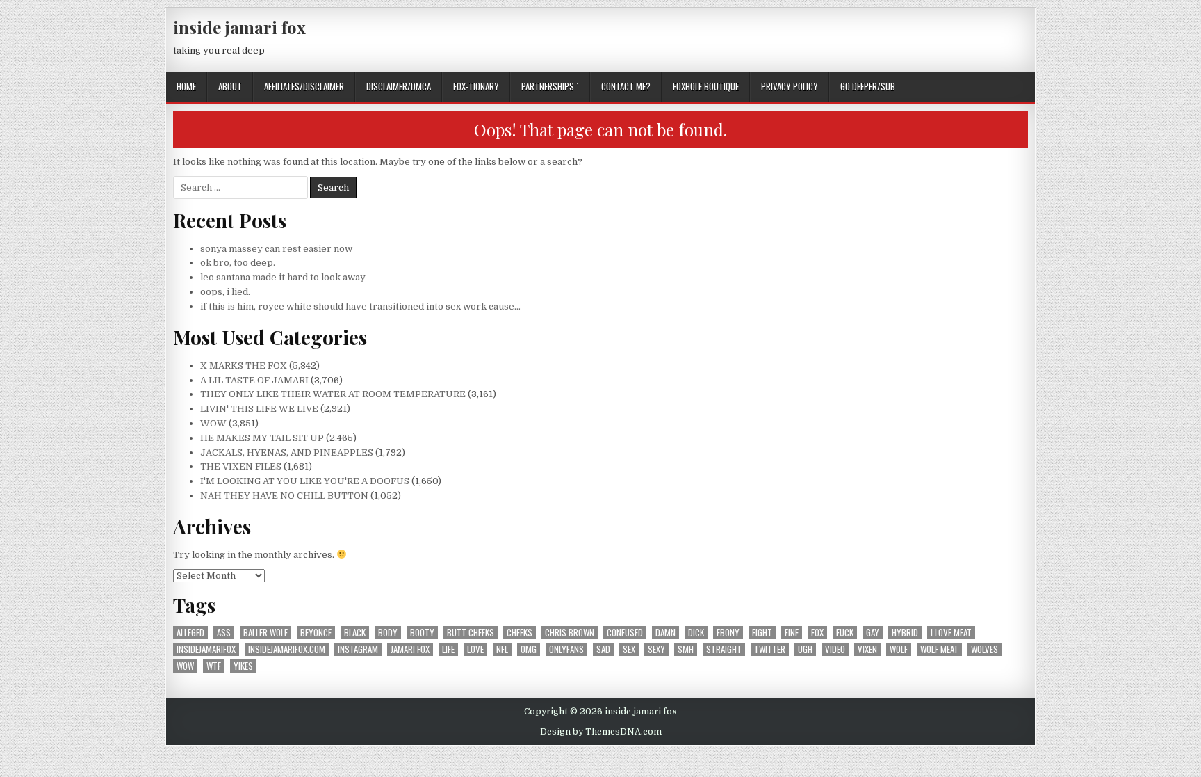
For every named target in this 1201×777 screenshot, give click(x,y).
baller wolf (265, 632)
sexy (656, 649)
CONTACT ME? (626, 86)
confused (625, 632)
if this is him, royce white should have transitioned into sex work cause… (360, 306)
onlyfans (566, 649)
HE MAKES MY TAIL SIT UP (262, 438)
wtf (213, 666)
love (475, 649)
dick (696, 632)
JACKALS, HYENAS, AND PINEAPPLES (286, 452)
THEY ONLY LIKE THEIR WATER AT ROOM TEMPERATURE (333, 394)
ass (224, 632)
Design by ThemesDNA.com (601, 732)
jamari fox (410, 649)
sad (603, 649)
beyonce (316, 632)
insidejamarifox (206, 649)
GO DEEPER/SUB (867, 86)
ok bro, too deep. (237, 262)
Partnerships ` (550, 86)
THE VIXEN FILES (240, 466)
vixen (867, 649)
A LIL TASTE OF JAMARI (254, 380)
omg (529, 649)
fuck (844, 632)
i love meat (951, 632)
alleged (190, 632)
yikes (243, 666)
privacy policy (789, 86)
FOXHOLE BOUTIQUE (706, 86)
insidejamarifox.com (286, 649)
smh (686, 649)
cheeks (519, 632)
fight (762, 632)
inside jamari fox (239, 27)
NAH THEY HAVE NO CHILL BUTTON (284, 495)
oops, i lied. (225, 292)
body (388, 632)
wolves (984, 649)
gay (872, 632)
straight (724, 649)
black (355, 632)
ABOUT (230, 86)
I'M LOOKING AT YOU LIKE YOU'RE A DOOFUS (304, 481)
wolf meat (939, 649)
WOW (213, 423)
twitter (769, 649)
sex (629, 649)
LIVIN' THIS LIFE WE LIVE (259, 408)
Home (186, 86)
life (448, 649)
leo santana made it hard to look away (283, 277)
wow (185, 666)
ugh (805, 649)
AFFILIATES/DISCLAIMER (304, 86)
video (835, 649)
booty (422, 632)
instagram (358, 649)
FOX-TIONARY (476, 86)
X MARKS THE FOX (243, 365)
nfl (502, 649)
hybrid (905, 632)
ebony (728, 632)
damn (665, 632)
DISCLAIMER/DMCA (398, 86)
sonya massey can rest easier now (276, 248)
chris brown (569, 632)
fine (792, 632)
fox (817, 632)
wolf (899, 649)
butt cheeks (470, 632)
